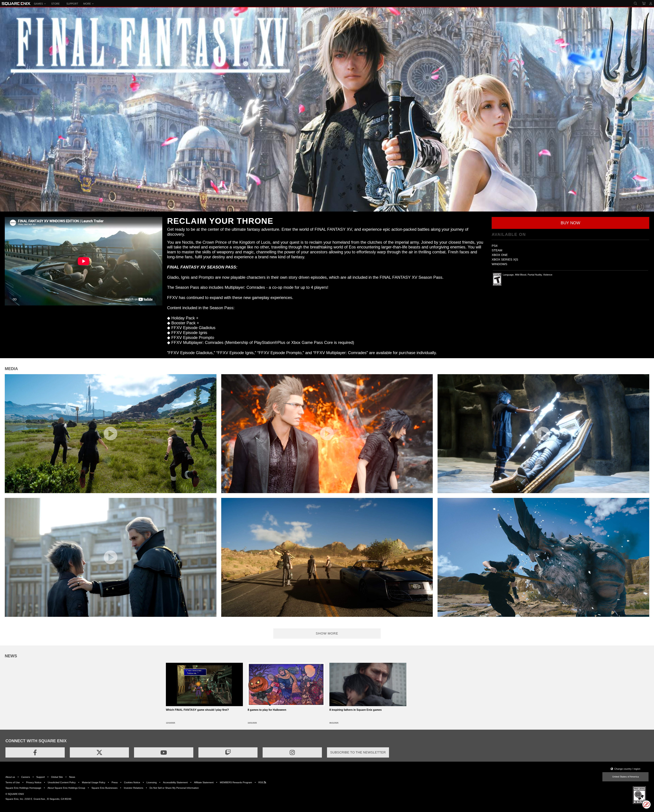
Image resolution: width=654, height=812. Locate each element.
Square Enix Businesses (104, 787)
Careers (25, 777)
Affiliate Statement (204, 782)
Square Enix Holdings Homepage (23, 787)
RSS (261, 782)
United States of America (625, 776)
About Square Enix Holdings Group (66, 787)
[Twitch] (228, 752)
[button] (570, 223)
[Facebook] (35, 752)
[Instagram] (292, 752)
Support (40, 777)
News (72, 777)
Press (115, 782)
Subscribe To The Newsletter (358, 752)
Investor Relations (133, 787)
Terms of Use (12, 782)
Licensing (151, 782)
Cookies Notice (132, 782)
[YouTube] (163, 752)
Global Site (57, 777)
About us (10, 777)
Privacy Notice (33, 782)
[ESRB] (639, 795)
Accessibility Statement (175, 782)
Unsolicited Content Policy (62, 782)
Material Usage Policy (93, 782)
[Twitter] (99, 752)
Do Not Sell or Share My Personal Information (174, 787)
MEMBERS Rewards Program (236, 782)
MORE (87, 3)
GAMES (38, 3)
